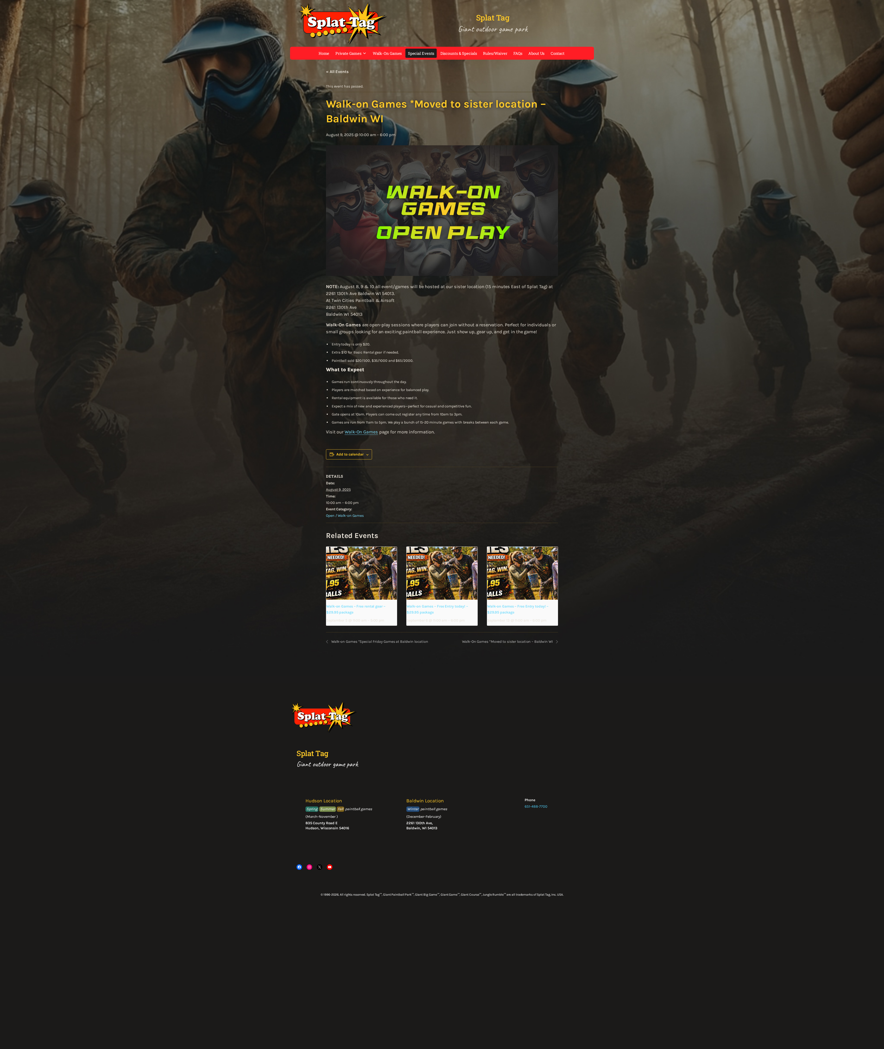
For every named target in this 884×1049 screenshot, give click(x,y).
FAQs (517, 53)
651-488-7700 (536, 806)
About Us (536, 53)
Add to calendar (349, 454)
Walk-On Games (387, 53)
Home (324, 53)
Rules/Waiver (495, 53)
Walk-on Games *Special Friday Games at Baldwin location (379, 641)
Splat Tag (492, 17)
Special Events (421, 53)
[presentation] (361, 573)
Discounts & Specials (458, 53)
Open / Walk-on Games (345, 515)
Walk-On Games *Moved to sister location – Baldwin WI (508, 641)
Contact (557, 53)
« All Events (337, 71)
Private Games (348, 53)
